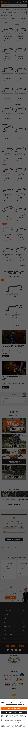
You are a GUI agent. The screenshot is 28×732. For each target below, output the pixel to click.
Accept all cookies (13, 708)
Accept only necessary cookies (14, 712)
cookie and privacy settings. (15, 704)
